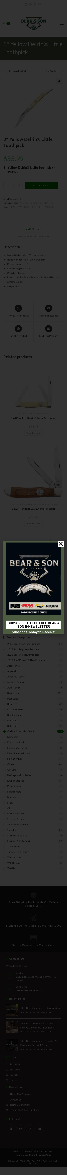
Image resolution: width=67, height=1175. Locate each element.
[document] (33, 587)
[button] (61, 544)
